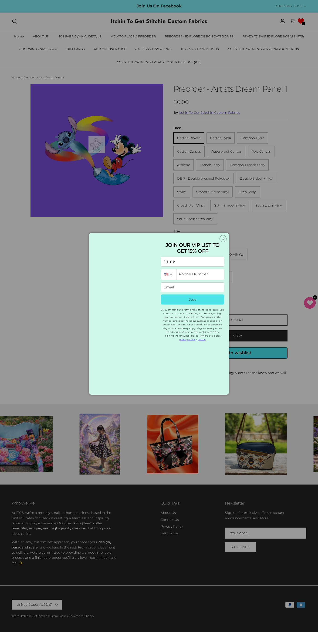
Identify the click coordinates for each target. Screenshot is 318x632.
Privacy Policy (187, 339)
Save (192, 299)
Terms (202, 339)
